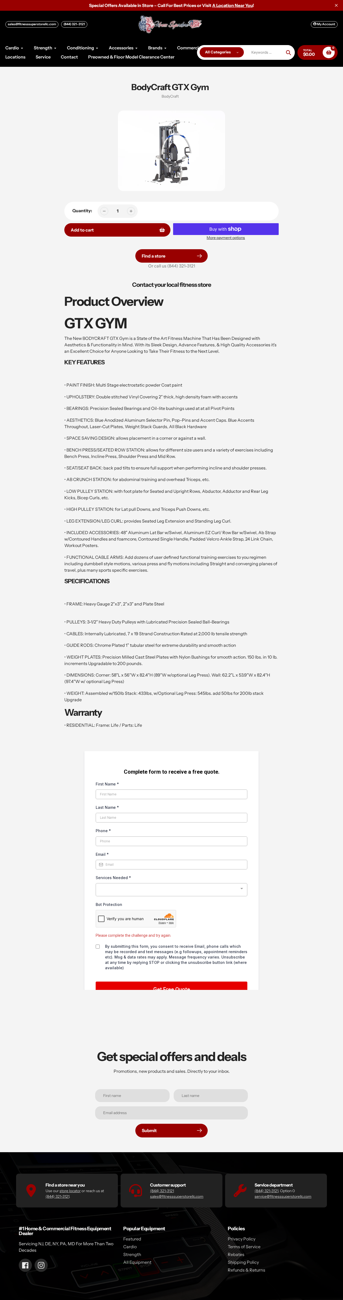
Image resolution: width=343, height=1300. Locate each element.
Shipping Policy (243, 1262)
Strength (132, 1254)
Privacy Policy (241, 1239)
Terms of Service (244, 1246)
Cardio (130, 1246)
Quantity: (82, 210)
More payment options (226, 237)
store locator (70, 1190)
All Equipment (137, 1262)
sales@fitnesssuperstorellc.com (32, 24)
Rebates (236, 1254)
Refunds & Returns (246, 1270)
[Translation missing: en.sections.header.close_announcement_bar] (336, 5)
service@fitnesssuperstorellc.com (283, 1196)
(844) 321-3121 (74, 24)
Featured (132, 1239)
